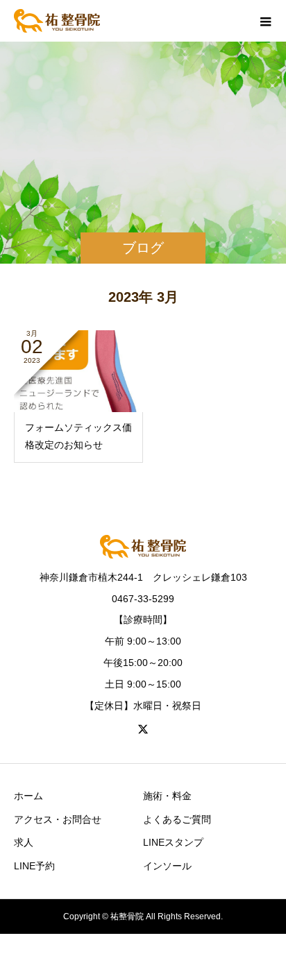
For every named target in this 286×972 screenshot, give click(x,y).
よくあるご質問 (177, 819)
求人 (23, 842)
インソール (167, 865)
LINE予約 (34, 865)
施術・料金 (167, 795)
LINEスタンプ (173, 842)
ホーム (28, 795)
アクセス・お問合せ (57, 819)
